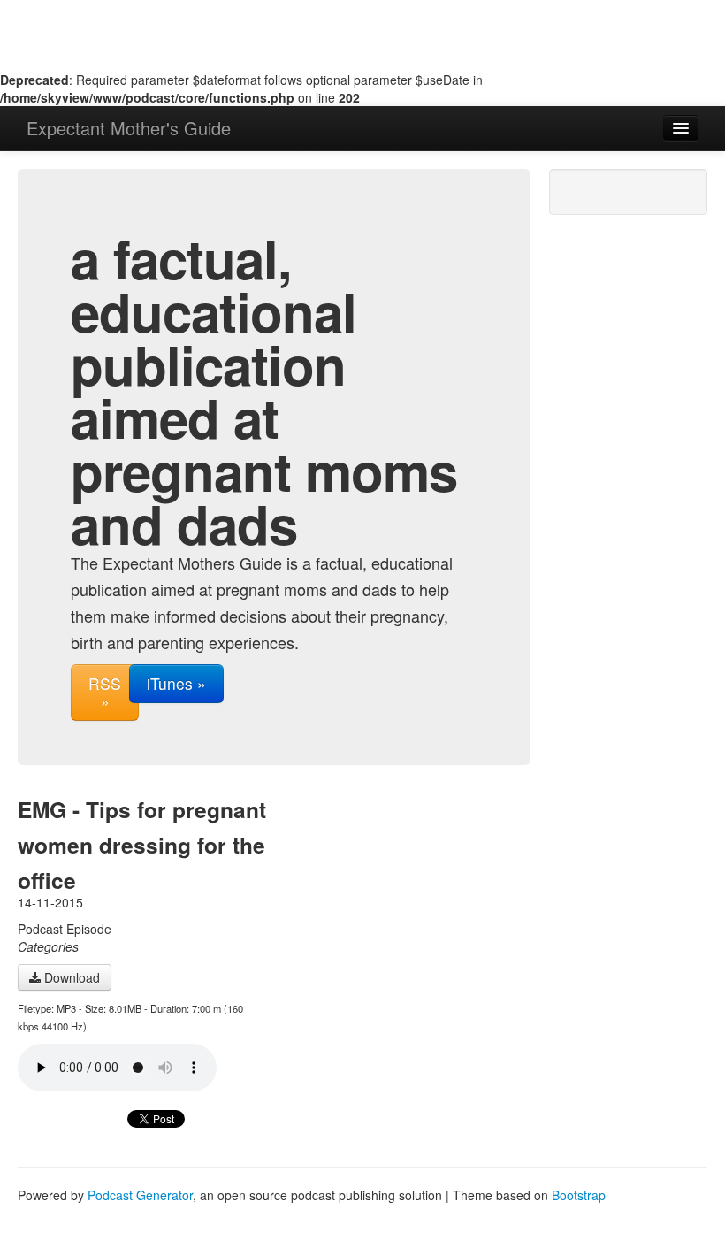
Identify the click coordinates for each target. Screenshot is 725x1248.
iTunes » (176, 683)
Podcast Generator (140, 1195)
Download (70, 977)
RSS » (104, 692)
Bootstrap (579, 1195)
